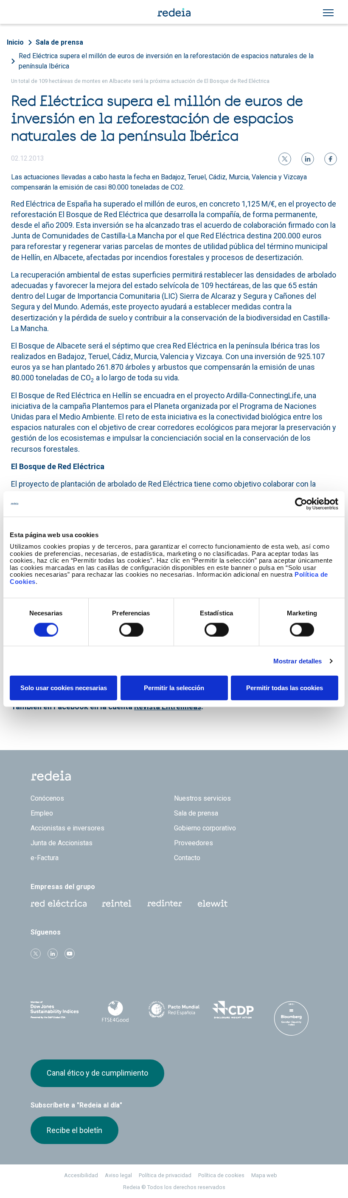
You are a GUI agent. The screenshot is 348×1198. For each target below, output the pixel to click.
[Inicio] (174, 12)
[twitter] (284, 159)
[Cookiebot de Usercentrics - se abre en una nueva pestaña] (301, 503)
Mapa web (264, 1175)
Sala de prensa (59, 42)
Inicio (15, 42)
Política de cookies (221, 1175)
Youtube (70, 954)
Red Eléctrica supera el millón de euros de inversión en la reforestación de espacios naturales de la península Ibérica (166, 61)
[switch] (131, 629)
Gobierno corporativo (205, 828)
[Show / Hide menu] (328, 12)
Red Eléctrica (59, 903)
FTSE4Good (115, 1011)
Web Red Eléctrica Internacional (164, 903)
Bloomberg (291, 1018)
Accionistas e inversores (67, 828)
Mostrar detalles (297, 660)
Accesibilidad (81, 1175)
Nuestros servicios (202, 798)
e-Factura (45, 858)
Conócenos (47, 798)
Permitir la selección (174, 687)
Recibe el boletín (74, 1130)
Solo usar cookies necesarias (63, 687)
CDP (232, 1010)
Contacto (187, 858)
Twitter (36, 954)
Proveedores (193, 843)
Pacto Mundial (174, 1010)
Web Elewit (212, 903)
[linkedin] (307, 159)
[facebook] (330, 159)
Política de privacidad (165, 1175)
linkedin (53, 954)
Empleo (42, 813)
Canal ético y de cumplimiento (97, 1072)
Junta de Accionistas (62, 843)
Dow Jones (56, 1010)
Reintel (117, 903)
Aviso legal (118, 1175)
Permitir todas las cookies (284, 687)
